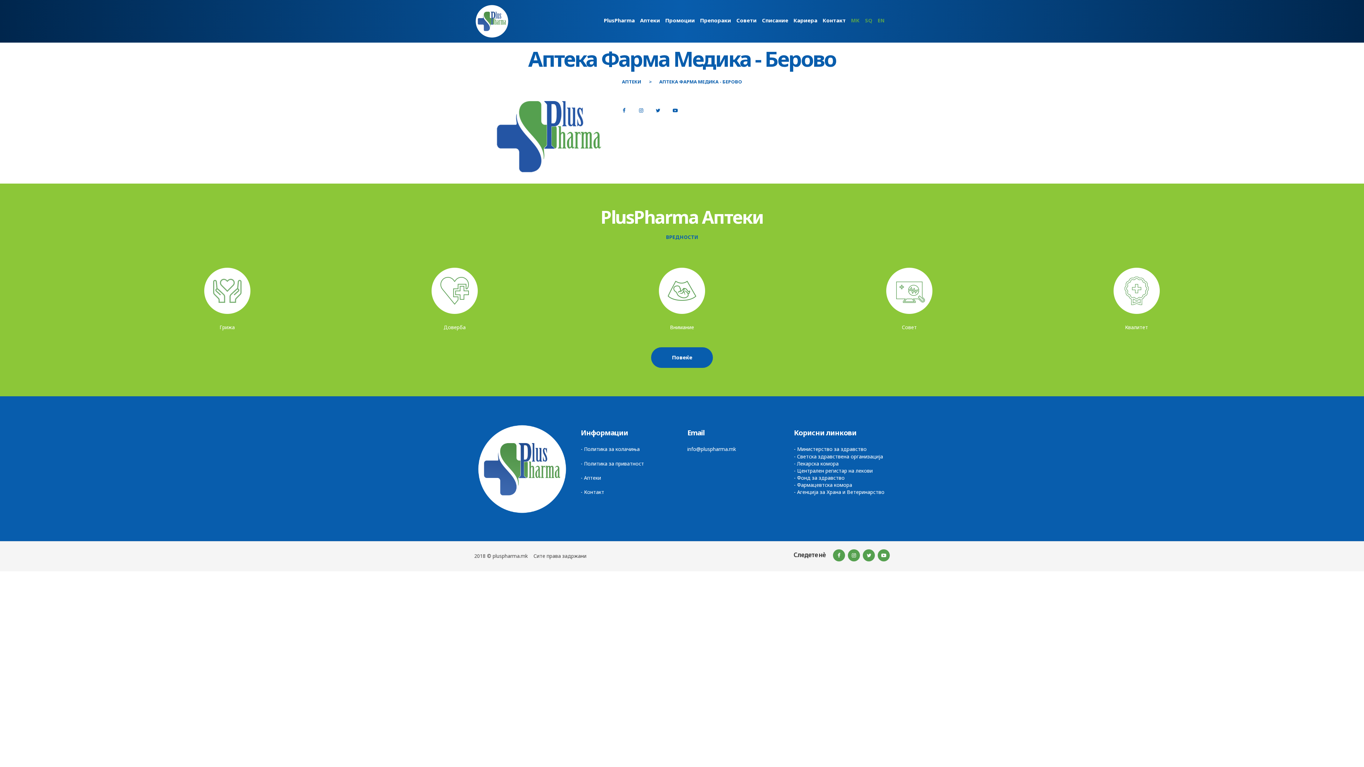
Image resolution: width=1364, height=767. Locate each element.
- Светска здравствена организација (838, 456)
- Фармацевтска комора (823, 485)
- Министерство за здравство (830, 449)
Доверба (455, 327)
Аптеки (631, 82)
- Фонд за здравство (819, 477)
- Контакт (592, 492)
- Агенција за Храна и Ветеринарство (839, 492)
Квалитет (1136, 327)
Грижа (227, 327)
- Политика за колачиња (610, 449)
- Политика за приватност (612, 463)
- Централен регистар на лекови (833, 470)
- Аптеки (591, 477)
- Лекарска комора (816, 463)
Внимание (682, 327)
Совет (909, 327)
